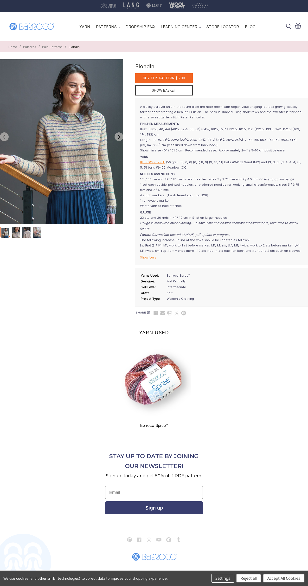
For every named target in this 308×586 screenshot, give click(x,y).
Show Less (148, 257)
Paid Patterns (52, 47)
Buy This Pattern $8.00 (164, 78)
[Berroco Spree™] (154, 381)
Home (12, 47)
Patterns (29, 47)
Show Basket (164, 90)
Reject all (249, 578)
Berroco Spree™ (154, 425)
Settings (222, 578)
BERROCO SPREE (152, 162)
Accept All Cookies (283, 578)
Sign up (154, 508)
